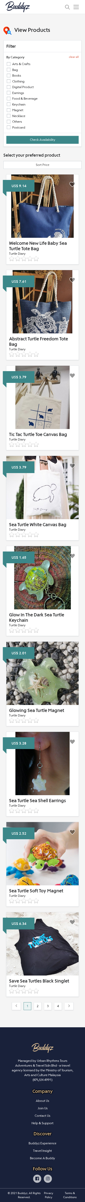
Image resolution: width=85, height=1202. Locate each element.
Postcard (18, 127)
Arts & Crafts (21, 64)
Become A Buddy (42, 1158)
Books (16, 75)
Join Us (43, 1108)
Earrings (18, 93)
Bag (15, 70)
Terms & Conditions (70, 1195)
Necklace (18, 116)
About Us (42, 1101)
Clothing (18, 81)
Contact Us (42, 1116)
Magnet (17, 110)
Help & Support (42, 1123)
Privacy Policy (48, 1195)
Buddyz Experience (42, 1143)
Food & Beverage (25, 99)
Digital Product (23, 87)
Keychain (18, 104)
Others (17, 122)
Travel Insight (42, 1151)
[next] (69, 1006)
